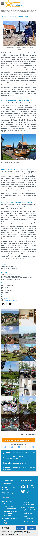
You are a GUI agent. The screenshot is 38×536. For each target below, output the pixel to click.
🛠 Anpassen (20, 528)
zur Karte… (3, 270)
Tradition (6, 523)
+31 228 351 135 (7, 298)
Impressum (5, 496)
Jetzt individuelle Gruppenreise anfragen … (18, 440)
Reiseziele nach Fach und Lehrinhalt (10, 10)
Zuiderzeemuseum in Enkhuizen (25, 12)
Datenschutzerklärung (19, 533)
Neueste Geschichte (11, 12)
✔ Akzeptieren (31, 528)
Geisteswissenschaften (26, 10)
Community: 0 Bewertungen (28, 434)
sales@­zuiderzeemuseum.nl (10, 300)
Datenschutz (5, 498)
